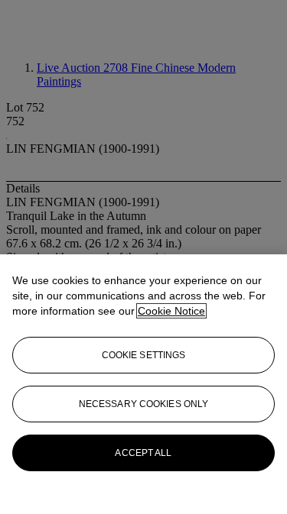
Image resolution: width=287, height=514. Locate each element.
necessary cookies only (144, 404)
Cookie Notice (171, 311)
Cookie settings (144, 355)
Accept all (143, 453)
